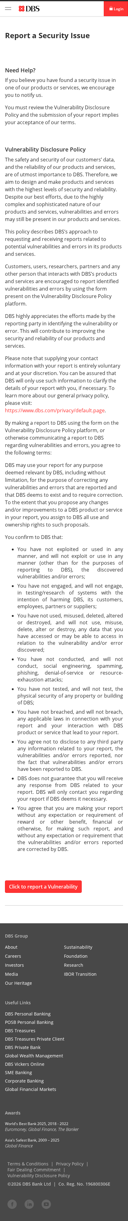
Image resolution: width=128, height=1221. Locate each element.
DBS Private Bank (22, 1047)
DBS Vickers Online (24, 1064)
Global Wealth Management (34, 1056)
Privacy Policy (70, 1164)
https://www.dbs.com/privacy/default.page (55, 410)
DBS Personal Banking (28, 1014)
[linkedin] (29, 1204)
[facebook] (12, 1204)
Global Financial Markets (30, 1089)
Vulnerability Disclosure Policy (38, 1175)
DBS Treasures (20, 1030)
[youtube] (46, 1204)
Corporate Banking (24, 1081)
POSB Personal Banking (29, 1022)
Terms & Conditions (27, 1164)
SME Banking (18, 1072)
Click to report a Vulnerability (43, 886)
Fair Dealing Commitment (34, 1170)
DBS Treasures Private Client (34, 1039)
